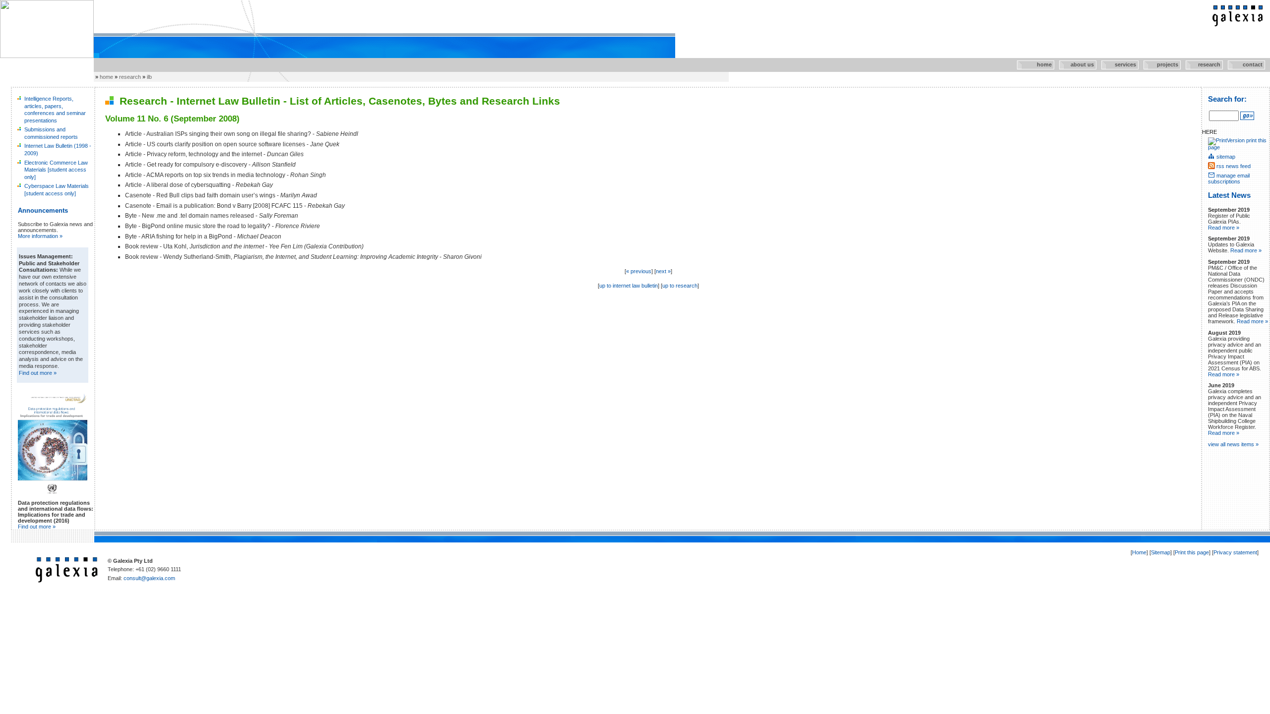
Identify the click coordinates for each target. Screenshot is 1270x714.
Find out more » (38, 373)
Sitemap (1160, 552)
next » (663, 271)
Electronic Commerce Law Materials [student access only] (56, 170)
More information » (40, 236)
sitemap (1225, 157)
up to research (680, 286)
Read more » (1223, 228)
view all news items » (1233, 444)
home (1034, 64)
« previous (638, 271)
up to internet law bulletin (628, 286)
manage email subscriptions (1229, 178)
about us (1077, 64)
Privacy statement (1235, 552)
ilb (149, 77)
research (1204, 64)
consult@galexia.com (149, 578)
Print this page (1192, 552)
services (1119, 64)
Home (1139, 552)
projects (1161, 64)
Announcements (43, 210)
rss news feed (1233, 166)
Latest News (1229, 195)
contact (1245, 64)
